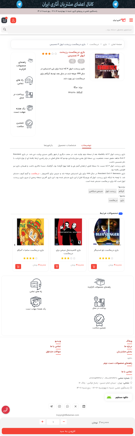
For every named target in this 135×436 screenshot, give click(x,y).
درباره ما (128, 346)
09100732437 (117, 378)
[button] (56, 266)
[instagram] (59, 406)
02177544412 (95, 378)
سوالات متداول (53, 351)
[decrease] (64, 421)
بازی (105, 44)
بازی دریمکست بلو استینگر (106, 250)
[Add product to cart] (94, 266)
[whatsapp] (67, 406)
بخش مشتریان (124, 351)
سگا (76, 87)
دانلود (129, 358)
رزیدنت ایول (111, 191)
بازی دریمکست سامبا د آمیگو (30, 250)
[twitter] (76, 406)
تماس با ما (55, 346)
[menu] (131, 20)
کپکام (121, 191)
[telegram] (51, 406)
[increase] (42, 421)
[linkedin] (84, 406)
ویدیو (58, 341)
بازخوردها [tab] (48, 145)
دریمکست (94, 44)
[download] (118, 397)
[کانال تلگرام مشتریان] (67, 4)
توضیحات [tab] (86, 145)
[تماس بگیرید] (6, 410)
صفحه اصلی (116, 44)
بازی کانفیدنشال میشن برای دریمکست (68, 252)
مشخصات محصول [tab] (67, 145)
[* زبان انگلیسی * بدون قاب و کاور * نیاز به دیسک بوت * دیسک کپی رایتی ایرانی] (106, 231)
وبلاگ (129, 341)
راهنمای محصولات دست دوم (118, 363)
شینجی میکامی (96, 191)
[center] (4, 29)
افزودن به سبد (67, 431)
